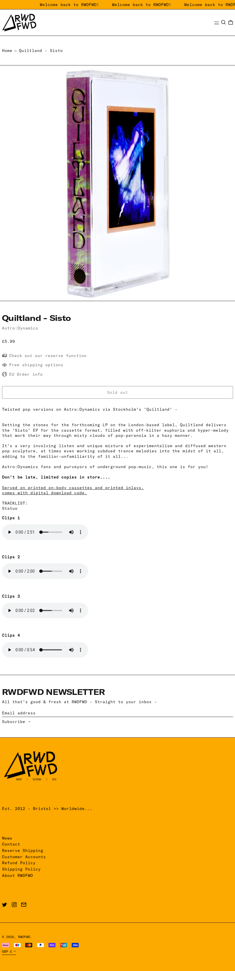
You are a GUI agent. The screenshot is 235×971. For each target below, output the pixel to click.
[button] (223, 22)
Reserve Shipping (22, 850)
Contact (11, 844)
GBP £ (7, 951)
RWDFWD (24, 937)
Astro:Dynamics (20, 328)
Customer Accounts (24, 856)
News (7, 838)
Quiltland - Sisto (41, 50)
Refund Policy (19, 862)
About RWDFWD (17, 875)
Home (7, 50)
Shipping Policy (21, 869)
